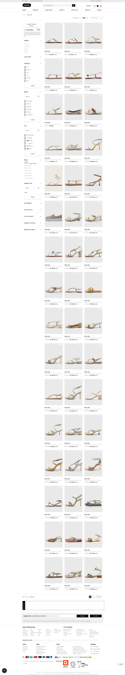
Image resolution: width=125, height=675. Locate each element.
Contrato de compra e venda (80, 650)
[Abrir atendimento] (4, 670)
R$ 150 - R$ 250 (28, 170)
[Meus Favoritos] (98, 6)
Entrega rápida (97, 649)
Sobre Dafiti (59, 648)
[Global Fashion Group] (58, 657)
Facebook (25, 648)
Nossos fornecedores (62, 652)
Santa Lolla (29, 14)
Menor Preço (94, 17)
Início (24, 14)
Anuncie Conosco (77, 653)
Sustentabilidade (77, 646)
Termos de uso (39, 653)
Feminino (82, 616)
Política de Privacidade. (85, 621)
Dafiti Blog (25, 646)
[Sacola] (101, 6)
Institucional (60, 649)
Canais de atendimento (96, 1)
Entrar (88, 5)
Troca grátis (96, 651)
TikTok (24, 650)
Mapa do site (39, 650)
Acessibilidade (60, 646)
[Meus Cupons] (95, 6)
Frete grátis (96, 646)
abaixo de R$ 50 (28, 165)
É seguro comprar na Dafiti (79, 652)
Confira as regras (85, 672)
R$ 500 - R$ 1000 (28, 175)
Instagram (25, 649)
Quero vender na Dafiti (62, 653)
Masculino (95, 616)
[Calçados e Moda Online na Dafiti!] (27, 5)
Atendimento (39, 648)
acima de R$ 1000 (29, 178)
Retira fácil (95, 653)
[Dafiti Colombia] (90, 657)
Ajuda (90, 629)
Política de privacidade (78, 649)
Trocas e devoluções (41, 649)
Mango (32, 631)
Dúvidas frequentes (41, 646)
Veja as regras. (47, 621)
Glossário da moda (41, 652)
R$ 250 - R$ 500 (28, 173)
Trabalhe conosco (61, 650)
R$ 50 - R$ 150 (28, 168)
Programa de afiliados (78, 648)
